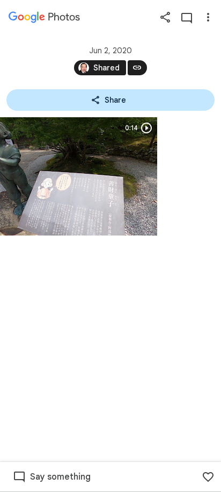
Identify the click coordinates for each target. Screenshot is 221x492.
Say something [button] (60, 477)
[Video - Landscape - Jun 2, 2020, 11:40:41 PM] (78, 176)
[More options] (208, 17)
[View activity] (186, 17)
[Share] (165, 17)
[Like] (208, 477)
